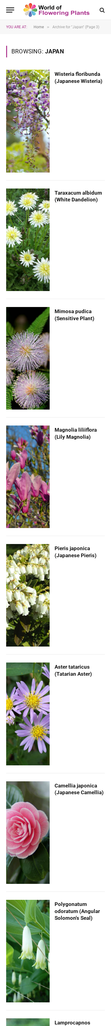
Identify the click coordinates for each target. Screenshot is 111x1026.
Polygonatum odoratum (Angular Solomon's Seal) (77, 911)
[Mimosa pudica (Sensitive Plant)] (28, 358)
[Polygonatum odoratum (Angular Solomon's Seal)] (28, 951)
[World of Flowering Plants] (56, 10)
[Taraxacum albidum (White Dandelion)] (28, 239)
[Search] (101, 10)
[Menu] (10, 10)
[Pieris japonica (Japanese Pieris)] (28, 595)
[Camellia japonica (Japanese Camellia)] (28, 832)
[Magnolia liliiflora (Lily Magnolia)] (28, 477)
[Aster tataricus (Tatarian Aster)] (28, 714)
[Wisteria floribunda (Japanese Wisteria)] (28, 121)
